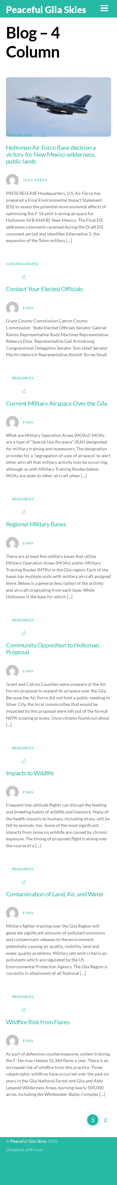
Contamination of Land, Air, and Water (55, 894)
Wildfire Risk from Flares (38, 1021)
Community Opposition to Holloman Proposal (52, 648)
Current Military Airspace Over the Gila (56, 403)
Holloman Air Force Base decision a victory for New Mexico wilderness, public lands (51, 154)
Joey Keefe (35, 180)
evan (28, 308)
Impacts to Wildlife (30, 773)
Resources (22, 378)
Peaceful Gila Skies (28, 1141)
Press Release (19, 135)
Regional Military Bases (36, 524)
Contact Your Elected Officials (44, 288)
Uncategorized (22, 263)
